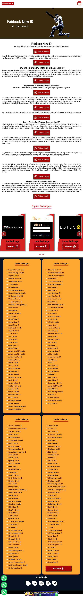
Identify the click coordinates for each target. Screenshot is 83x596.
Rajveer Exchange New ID (16, 562)
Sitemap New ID (52, 562)
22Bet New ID (12, 342)
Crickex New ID (13, 397)
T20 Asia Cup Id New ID (55, 308)
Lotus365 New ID (53, 397)
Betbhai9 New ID (13, 371)
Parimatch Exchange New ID (17, 429)
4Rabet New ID (13, 345)
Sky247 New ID (13, 443)
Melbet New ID (13, 507)
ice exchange (12, 241)
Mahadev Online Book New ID (17, 490)
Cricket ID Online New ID (16, 270)
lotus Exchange (70, 241)
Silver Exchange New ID (55, 484)
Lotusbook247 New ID (54, 400)
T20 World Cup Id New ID (55, 273)
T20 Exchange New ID (54, 478)
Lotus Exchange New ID (16, 290)
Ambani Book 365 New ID (16, 354)
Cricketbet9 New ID (14, 395)
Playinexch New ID (14, 539)
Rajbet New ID (13, 308)
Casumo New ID (13, 392)
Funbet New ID (52, 345)
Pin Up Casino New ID (15, 478)
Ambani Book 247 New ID (16, 351)
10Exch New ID (52, 539)
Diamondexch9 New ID (15, 409)
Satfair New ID (52, 313)
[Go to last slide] (3, 233)
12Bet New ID (12, 334)
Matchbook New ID (14, 501)
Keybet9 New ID (52, 287)
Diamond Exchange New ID (17, 293)
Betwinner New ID (14, 383)
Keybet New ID (52, 290)
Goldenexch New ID (53, 351)
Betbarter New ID (14, 369)
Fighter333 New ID (53, 340)
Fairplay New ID (52, 337)
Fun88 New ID (51, 342)
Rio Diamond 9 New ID (15, 296)
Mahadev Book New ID (15, 279)
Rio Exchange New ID (54, 299)
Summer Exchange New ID (55, 305)
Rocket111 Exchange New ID (17, 305)
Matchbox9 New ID (14, 504)
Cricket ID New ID (14, 487)
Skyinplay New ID (13, 481)
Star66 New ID (52, 302)
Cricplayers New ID (14, 400)
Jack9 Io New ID (52, 366)
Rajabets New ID (52, 311)
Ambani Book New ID (15, 357)
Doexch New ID (52, 325)
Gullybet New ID (52, 354)
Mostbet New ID (13, 311)
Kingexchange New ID (54, 383)
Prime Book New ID (53, 293)
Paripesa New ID (13, 524)
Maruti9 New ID (13, 495)
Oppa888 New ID (13, 461)
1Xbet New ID (12, 340)
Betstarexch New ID (14, 328)
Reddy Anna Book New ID (55, 276)
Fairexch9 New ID (14, 437)
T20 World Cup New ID (54, 533)
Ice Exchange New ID (15, 302)
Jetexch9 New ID (53, 371)
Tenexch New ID (52, 279)
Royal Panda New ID (53, 446)
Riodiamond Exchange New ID (57, 487)
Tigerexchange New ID (15, 449)
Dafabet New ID (13, 403)
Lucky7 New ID (13, 316)
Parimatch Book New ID (16, 522)
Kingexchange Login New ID (17, 452)
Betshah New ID (13, 374)
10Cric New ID (13, 455)
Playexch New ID (13, 276)
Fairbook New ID (13, 322)
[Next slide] (79, 233)
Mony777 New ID (13, 475)
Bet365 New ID (13, 363)
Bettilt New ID (12, 380)
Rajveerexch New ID (14, 559)
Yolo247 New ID (52, 556)
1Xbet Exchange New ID (55, 282)
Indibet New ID (52, 360)
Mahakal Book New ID (54, 270)
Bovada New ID (13, 389)
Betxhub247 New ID (14, 386)
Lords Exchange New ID (16, 273)
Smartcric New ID (53, 464)
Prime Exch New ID (53, 296)
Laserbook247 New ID (54, 386)
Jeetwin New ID (52, 369)
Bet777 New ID (13, 366)
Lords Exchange (41, 241)
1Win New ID (12, 337)
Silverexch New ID (53, 501)
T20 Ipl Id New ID (53, 322)
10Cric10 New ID (13, 331)
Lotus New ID (51, 395)
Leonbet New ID (52, 389)
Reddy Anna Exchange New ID (18, 565)
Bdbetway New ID (14, 287)
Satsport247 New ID (54, 316)
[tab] (39, 254)
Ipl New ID (50, 363)
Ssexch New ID (52, 319)
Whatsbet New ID (53, 472)
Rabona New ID (13, 548)
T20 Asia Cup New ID (54, 524)
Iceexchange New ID (54, 357)
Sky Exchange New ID (15, 282)
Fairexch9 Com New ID (54, 334)
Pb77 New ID (12, 527)
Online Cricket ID (52, 559)
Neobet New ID (13, 516)
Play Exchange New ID (15, 533)
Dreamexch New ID (14, 313)
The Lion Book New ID (54, 435)
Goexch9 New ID (13, 325)
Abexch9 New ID (13, 319)
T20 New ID (51, 527)
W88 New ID (51, 548)
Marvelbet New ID (14, 498)
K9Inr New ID (51, 374)
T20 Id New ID (13, 284)
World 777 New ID (14, 299)
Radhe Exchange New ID (55, 284)
